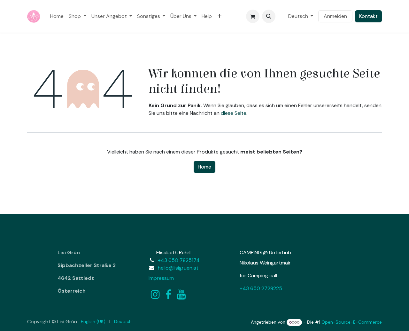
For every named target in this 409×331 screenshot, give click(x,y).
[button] (268, 16)
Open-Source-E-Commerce (351, 322)
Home (204, 166)
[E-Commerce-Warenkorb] (252, 16)
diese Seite (233, 113)
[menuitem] (57, 16)
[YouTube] (181, 294)
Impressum (161, 278)
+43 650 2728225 (261, 288)
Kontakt (368, 16)
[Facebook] (168, 294)
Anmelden (335, 16)
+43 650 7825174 (179, 260)
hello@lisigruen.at (178, 267)
